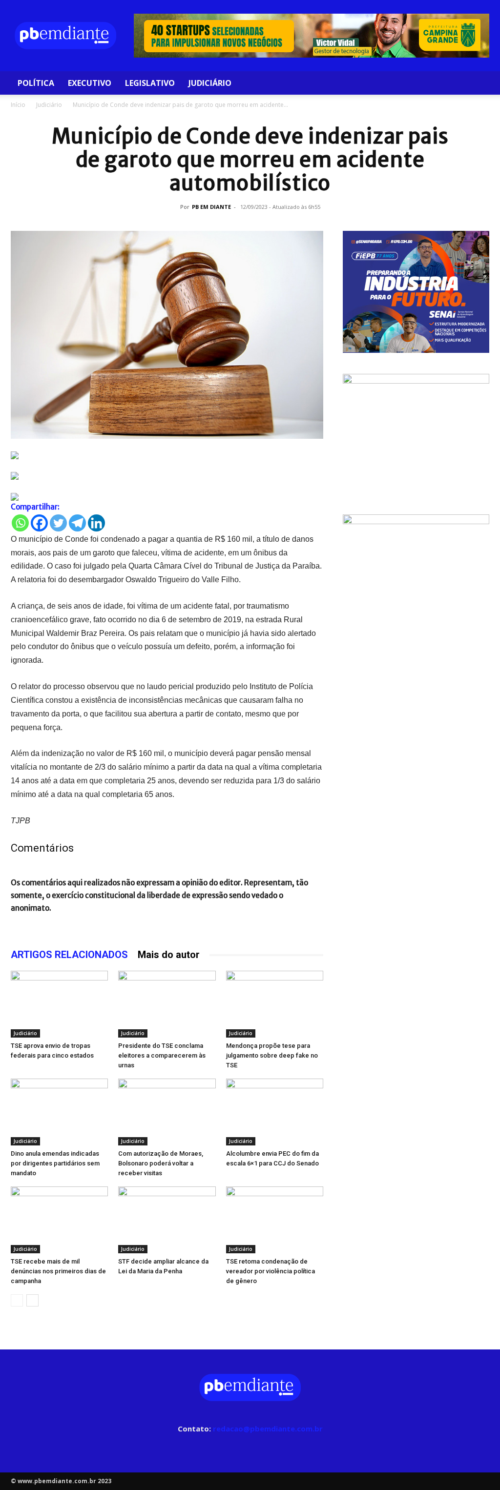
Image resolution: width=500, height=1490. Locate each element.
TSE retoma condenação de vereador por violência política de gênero (270, 1271)
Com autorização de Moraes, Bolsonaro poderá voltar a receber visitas (160, 1163)
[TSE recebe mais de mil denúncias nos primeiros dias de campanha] (59, 1219)
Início (18, 105)
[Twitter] (58, 522)
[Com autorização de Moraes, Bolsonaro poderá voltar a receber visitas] (166, 1112)
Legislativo (150, 83)
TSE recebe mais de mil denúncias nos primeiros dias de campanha (58, 1271)
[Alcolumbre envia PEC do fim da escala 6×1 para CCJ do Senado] (274, 1112)
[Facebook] (39, 522)
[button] (477, 83)
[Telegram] (77, 522)
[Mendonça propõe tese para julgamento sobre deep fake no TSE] (274, 1004)
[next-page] (32, 1300)
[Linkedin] (96, 522)
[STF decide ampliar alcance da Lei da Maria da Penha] (166, 1219)
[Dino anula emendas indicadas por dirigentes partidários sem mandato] (59, 1112)
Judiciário (209, 83)
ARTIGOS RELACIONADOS (69, 954)
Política (36, 83)
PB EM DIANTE (211, 206)
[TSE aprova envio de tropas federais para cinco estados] (59, 1004)
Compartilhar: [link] (35, 506)
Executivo (89, 83)
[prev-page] (17, 1300)
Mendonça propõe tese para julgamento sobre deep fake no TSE (272, 1055)
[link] (167, 455)
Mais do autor (169, 954)
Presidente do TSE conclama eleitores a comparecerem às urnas (162, 1055)
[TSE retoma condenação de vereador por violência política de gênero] (274, 1219)
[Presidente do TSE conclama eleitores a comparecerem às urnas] (166, 1004)
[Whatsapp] (20, 522)
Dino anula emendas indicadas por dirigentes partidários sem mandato (55, 1163)
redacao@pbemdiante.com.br (268, 1428)
